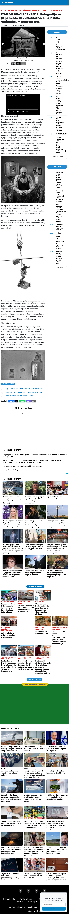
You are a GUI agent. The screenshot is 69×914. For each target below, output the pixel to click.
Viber (28, 401)
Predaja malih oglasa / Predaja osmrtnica (25, 907)
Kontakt (20, 902)
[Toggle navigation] (2, 3)
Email (33, 401)
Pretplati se (54, 909)
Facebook (11, 401)
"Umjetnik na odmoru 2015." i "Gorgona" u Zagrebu (23, 392)
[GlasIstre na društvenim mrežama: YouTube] (38, 891)
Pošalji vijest (32, 902)
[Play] (8, 111)
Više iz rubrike (35, 587)
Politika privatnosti (27, 899)
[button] (44, 44)
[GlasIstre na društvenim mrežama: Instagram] (46, 891)
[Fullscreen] (37, 111)
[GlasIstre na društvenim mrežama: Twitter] (30, 891)
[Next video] (13, 111)
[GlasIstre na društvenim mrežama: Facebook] (22, 891)
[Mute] (18, 111)
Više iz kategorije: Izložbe (34, 679)
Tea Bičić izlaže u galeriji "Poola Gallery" (19, 396)
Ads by (36, 114)
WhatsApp (22, 401)
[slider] (23, 109)
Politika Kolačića (9, 899)
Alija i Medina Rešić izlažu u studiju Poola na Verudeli (24, 389)
